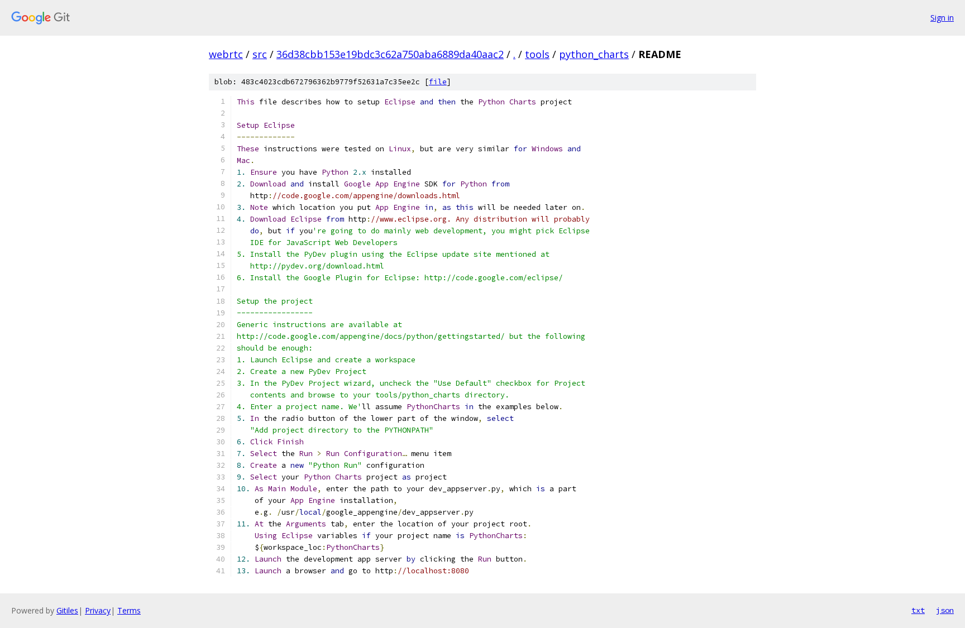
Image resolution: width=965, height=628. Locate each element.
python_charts (594, 54)
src (259, 54)
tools (537, 54)
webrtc (226, 54)
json (945, 610)
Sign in (942, 17)
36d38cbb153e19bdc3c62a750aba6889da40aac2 (390, 54)
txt (918, 610)
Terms (129, 610)
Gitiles (67, 610)
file (438, 82)
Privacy (98, 610)
